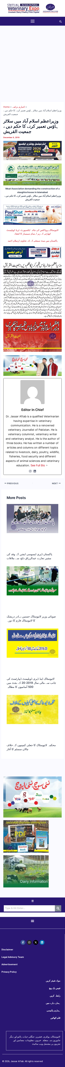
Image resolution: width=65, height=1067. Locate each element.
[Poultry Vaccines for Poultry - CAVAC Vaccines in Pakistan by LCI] (32, 214)
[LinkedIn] (35, 471)
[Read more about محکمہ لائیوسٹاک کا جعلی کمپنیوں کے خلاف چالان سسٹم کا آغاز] (32, 709)
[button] (60, 21)
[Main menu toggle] (33, 21)
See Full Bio (38, 465)
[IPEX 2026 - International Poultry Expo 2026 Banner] (32, 150)
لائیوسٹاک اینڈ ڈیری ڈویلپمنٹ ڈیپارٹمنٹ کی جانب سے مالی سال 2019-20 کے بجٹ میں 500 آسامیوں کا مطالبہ (31, 683)
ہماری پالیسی (53, 1010)
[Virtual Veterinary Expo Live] (32, 252)
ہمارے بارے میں (53, 1003)
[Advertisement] (32, 59)
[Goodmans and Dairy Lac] (32, 365)
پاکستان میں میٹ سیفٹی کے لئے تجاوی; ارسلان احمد (32, 240)
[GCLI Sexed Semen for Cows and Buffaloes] (32, 174)
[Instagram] (30, 471)
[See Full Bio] (47, 465)
